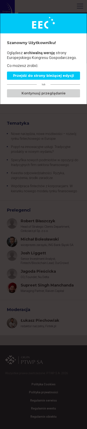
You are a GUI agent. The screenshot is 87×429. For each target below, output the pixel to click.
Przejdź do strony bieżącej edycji (43, 76)
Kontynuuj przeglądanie (44, 93)
